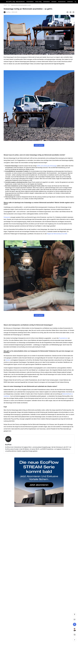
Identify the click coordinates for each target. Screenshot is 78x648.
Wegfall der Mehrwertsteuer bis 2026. (57, 233)
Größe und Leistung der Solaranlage (47, 166)
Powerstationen (63, 338)
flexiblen (8, 360)
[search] (75, 1)
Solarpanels (7, 217)
